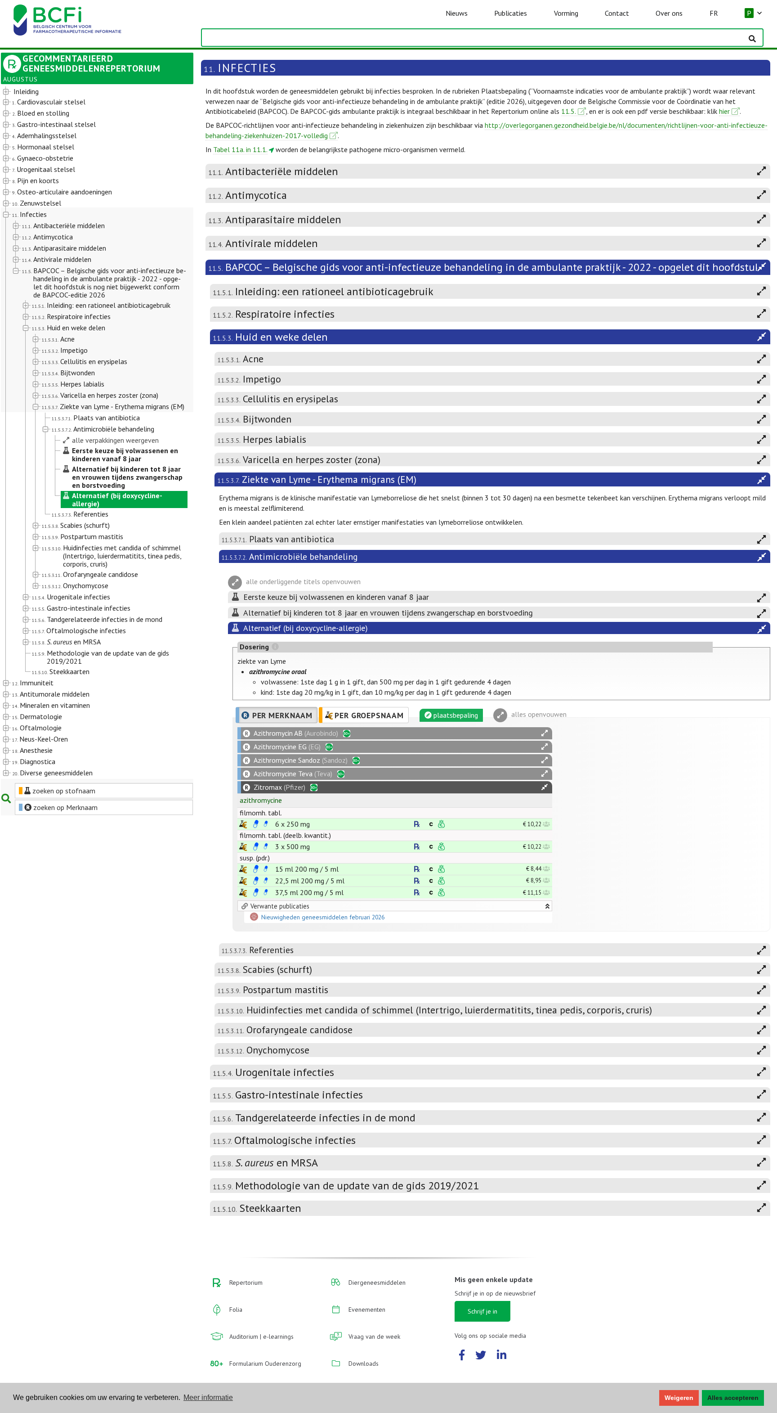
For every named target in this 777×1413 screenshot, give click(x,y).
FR (714, 13)
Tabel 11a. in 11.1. (240, 149)
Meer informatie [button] (208, 1397)
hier (724, 111)
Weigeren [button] (679, 1397)
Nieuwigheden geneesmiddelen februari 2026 (322, 918)
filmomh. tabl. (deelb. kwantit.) (285, 835)
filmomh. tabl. (261, 812)
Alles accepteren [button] (733, 1397)
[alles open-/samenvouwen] (544, 733)
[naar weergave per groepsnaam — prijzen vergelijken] (243, 824)
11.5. (568, 111)
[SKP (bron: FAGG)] (256, 824)
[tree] (89, 432)
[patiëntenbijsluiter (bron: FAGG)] (266, 824)
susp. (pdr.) (255, 857)
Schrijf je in (482, 1311)
